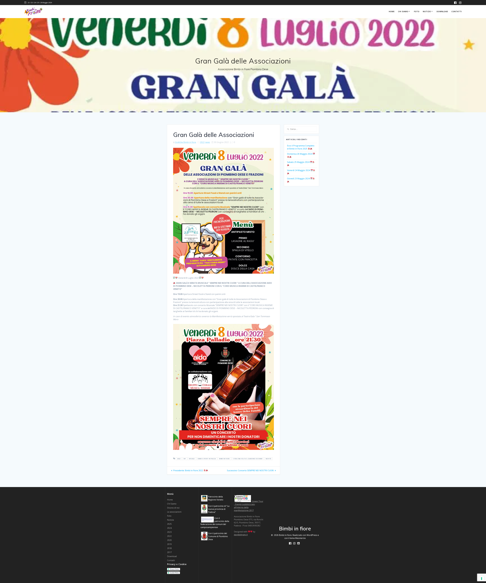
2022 (202, 142)
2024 (169, 528)
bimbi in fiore (224, 459)
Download (442, 11)
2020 (169, 540)
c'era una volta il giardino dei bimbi (247, 459)
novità (268, 459)
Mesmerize (300, 538)
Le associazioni (174, 511)
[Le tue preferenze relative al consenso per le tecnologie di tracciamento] (481, 578)
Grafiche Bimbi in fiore (185, 142)
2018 (169, 548)
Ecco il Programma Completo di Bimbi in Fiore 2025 (300, 147)
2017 (169, 552)
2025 (169, 524)
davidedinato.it (241, 534)
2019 (169, 544)
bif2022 (192, 459)
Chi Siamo (403, 11)
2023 (169, 532)
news (207, 142)
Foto (416, 11)
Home (392, 11)
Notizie (427, 11)
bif (185, 459)
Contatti (456, 11)
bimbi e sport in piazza (207, 459)
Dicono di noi (173, 507)
